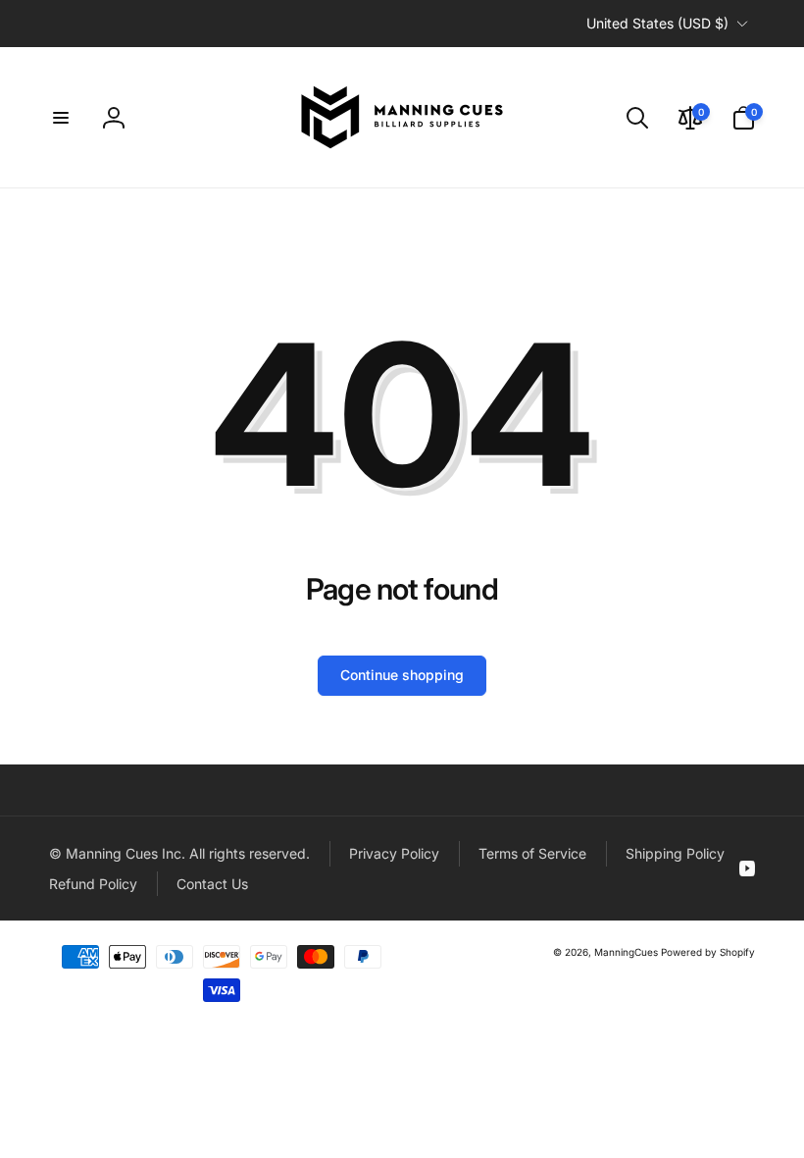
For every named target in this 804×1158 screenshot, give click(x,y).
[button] (60, 117)
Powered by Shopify (708, 952)
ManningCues (626, 952)
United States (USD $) (657, 23)
